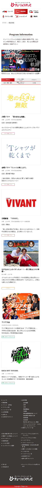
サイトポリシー (6, 438)
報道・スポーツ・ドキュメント (21, 83)
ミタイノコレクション (28, 442)
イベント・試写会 (7, 405)
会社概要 (25, 402)
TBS (3, 464)
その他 (34, 82)
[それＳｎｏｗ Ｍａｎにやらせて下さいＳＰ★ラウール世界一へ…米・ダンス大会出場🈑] (21, 52)
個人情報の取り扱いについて (10, 433)
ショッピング (5, 409)
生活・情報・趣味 (8, 82)
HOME (4, 23)
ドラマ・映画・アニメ (21, 80)
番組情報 (4, 402)
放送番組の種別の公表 (29, 415)
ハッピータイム (26, 440)
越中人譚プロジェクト (28, 458)
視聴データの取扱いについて (10, 436)
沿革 (24, 404)
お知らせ (4, 414)
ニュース (4, 400)
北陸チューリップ (27, 427)
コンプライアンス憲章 (8, 445)
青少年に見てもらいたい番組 (30, 422)
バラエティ (34, 79)
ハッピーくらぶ (26, 453)
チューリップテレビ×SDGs (29, 437)
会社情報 (24, 400)
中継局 (25, 411)
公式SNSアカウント (7, 416)
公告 (24, 407)
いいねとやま (25, 451)
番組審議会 (26, 409)
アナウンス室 (5, 407)
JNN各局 (4, 467)
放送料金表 (5, 440)
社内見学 (25, 420)
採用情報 (25, 417)
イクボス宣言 (5, 443)
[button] (3, 63)
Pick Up (8, 79)
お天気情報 (5, 412)
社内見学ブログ (26, 456)
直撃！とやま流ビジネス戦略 (29, 449)
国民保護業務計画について (30, 413)
